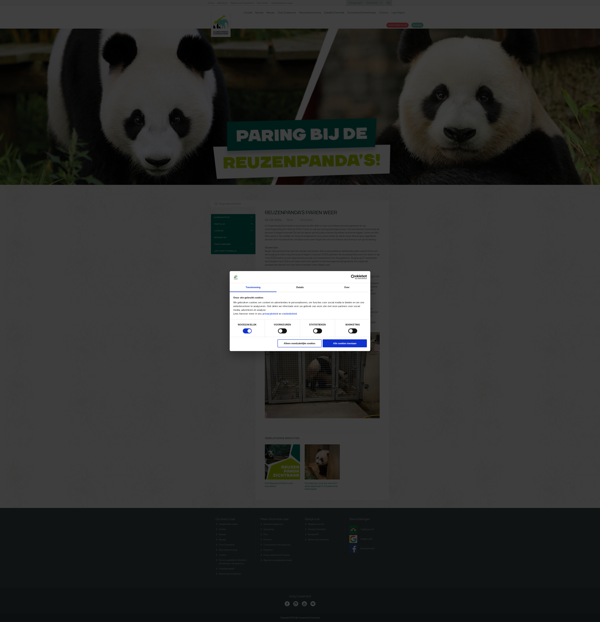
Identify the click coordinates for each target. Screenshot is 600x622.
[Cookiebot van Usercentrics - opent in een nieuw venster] (353, 277)
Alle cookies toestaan (344, 343)
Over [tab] (347, 287)
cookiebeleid (289, 313)
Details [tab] (300, 287)
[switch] (282, 330)
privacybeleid (270, 313)
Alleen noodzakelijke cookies (299, 343)
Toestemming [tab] (253, 287)
